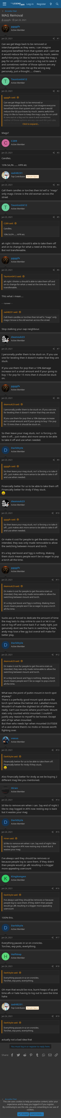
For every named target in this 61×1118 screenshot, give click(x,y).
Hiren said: (9, 838)
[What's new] (50, 4)
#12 (57, 654)
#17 (57, 937)
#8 (58, 398)
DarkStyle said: (11, 756)
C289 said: (8, 223)
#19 (57, 1016)
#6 (58, 270)
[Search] (57, 4)
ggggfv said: (10, 97)
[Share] (54, 39)
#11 (57, 579)
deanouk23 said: (12, 404)
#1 (58, 38)
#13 (57, 750)
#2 (58, 91)
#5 (58, 217)
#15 (57, 832)
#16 (57, 888)
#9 (58, 460)
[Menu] (4, 4)
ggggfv (7, 19)
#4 (58, 184)
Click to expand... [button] (31, 123)
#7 (58, 348)
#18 (57, 966)
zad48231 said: (11, 312)
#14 (57, 799)
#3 (58, 152)
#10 (57, 513)
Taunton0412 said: (12, 276)
